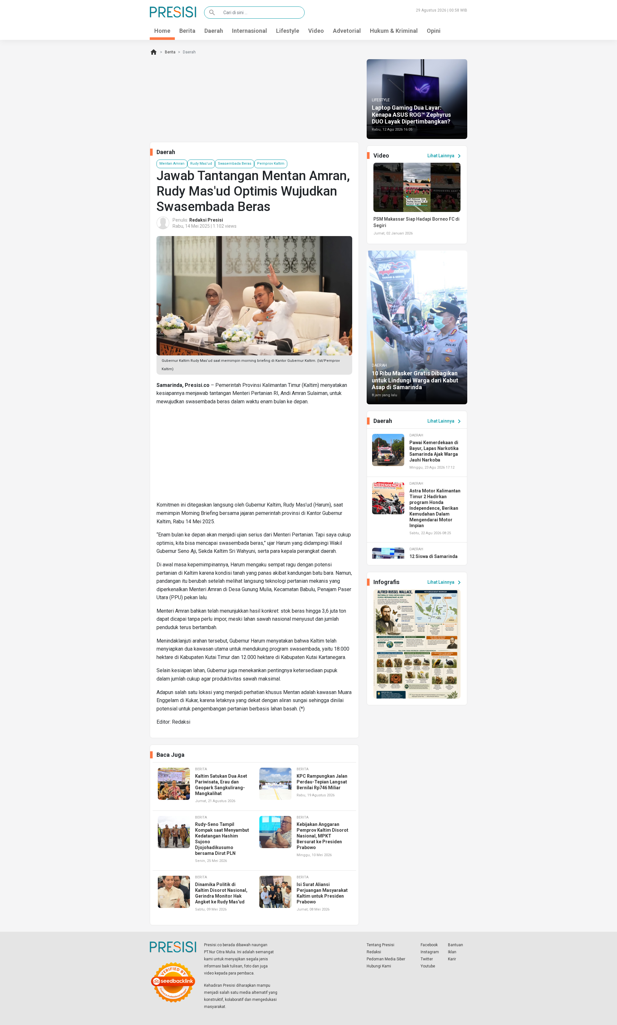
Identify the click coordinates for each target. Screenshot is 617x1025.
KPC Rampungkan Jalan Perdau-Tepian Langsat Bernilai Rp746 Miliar (322, 781)
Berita (187, 30)
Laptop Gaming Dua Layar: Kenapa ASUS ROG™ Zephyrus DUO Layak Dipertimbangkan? (411, 114)
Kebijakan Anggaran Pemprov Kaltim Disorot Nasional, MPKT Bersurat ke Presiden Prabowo (322, 836)
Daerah (213, 30)
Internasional (249, 30)
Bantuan (455, 945)
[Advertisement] (254, 456)
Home (162, 30)
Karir (452, 959)
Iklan (452, 952)
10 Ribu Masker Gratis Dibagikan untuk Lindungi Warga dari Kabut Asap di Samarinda (415, 380)
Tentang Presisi (380, 945)
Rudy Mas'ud (201, 163)
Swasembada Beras (234, 163)
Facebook (429, 945)
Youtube (428, 966)
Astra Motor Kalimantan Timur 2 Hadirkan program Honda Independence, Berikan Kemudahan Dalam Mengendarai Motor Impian (435, 508)
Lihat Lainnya (445, 156)
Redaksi (374, 952)
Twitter (427, 959)
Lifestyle (287, 30)
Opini (434, 30)
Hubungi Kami (379, 966)
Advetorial (347, 30)
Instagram (430, 952)
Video (316, 30)
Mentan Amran (171, 163)
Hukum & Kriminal (394, 30)
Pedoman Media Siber (386, 959)
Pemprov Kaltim (270, 163)
